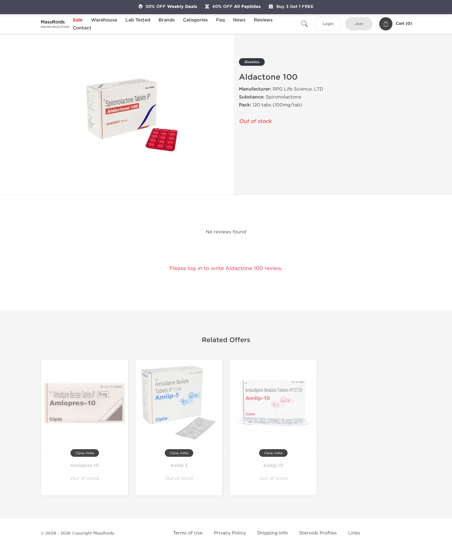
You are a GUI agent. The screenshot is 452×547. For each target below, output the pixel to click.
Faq (220, 20)
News (239, 20)
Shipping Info (272, 533)
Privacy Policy (230, 533)
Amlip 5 (179, 465)
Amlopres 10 (84, 465)
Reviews (263, 20)
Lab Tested (137, 20)
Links (354, 533)
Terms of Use (188, 533)
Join (359, 23)
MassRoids (103, 533)
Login (328, 23)
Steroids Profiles (318, 533)
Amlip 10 (273, 465)
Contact (82, 28)
